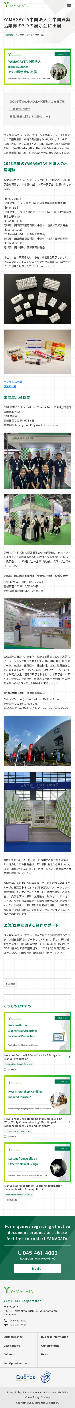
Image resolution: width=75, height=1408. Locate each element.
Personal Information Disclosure (39, 1392)
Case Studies (12, 1345)
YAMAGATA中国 (13, 382)
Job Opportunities (15, 1363)
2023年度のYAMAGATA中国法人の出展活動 (37, 101)
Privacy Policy (14, 1392)
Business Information (54, 1336)
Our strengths (50, 1345)
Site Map (45, 1397)
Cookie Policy (32, 1397)
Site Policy (62, 1392)
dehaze (69, 5)
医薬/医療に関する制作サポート (30, 116)
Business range (13, 1336)
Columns (9, 1354)
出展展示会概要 (19, 109)
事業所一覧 (10, 386)
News (44, 1354)
